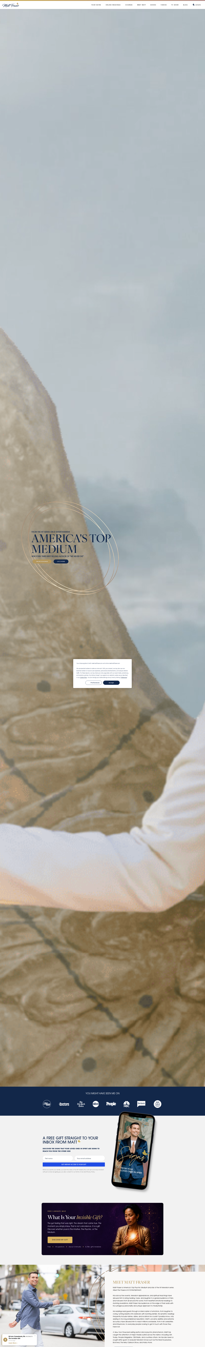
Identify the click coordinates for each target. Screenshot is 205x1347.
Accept (111, 682)
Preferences (95, 682)
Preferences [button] (124, 677)
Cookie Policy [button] (83, 677)
